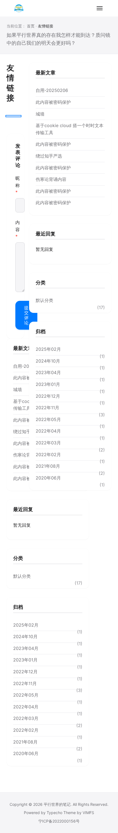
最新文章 (45, 72)
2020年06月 (48, 478)
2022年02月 (48, 454)
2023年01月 (48, 384)
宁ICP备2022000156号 (59, 821)
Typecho (54, 812)
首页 (31, 26)
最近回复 (45, 234)
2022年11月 (47, 407)
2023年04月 (48, 372)
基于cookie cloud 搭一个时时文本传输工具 (69, 129)
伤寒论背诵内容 (51, 179)
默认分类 (44, 300)
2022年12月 (48, 396)
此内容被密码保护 (53, 102)
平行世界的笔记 (57, 804)
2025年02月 (48, 349)
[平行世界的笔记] (18, 8)
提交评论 (26, 315)
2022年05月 (48, 419)
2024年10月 (48, 361)
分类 (41, 282)
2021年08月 (48, 466)
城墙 (40, 114)
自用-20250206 (52, 90)
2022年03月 (48, 442)
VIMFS (88, 812)
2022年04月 (48, 431)
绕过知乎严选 (49, 156)
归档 (41, 331)
